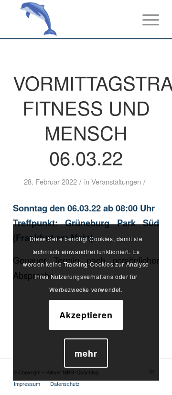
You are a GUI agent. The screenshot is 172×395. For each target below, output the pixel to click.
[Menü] (146, 19)
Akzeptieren (86, 315)
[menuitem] (27, 383)
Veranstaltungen (116, 181)
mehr (86, 353)
